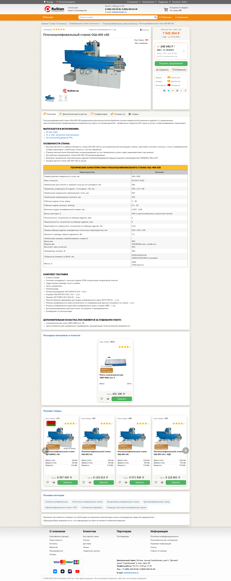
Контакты (176, 2)
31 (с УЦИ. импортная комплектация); (62, 135)
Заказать (121, 399)
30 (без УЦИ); (52, 132)
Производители (56, 551)
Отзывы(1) (47, 29)
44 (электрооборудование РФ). (59, 138)
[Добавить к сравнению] (108, 399)
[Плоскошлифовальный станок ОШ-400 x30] (96, 66)
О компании (132, 2)
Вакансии (53, 547)
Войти (184, 2)
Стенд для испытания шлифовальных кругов (126, 507)
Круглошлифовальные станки (157, 502)
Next (185, 450)
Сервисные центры (91, 551)
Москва (50, 2)
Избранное (166, 17)
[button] (171, 51)
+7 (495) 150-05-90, (130, 569)
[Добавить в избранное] (102, 399)
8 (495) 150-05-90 (113, 9)
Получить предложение (171, 63)
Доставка (87, 544)
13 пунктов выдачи (67, 2)
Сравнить (164, 70)
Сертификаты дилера (58, 536)
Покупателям (148, 2)
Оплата (86, 540)
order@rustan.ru (131, 573)
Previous (45, 450)
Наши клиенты (55, 540)
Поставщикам (123, 536)
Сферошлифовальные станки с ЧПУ (61, 507)
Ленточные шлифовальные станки (87, 502)
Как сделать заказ (91, 536)
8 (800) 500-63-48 (129, 9)
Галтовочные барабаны (92, 507)
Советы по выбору (159, 551)
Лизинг (86, 547)
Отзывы (52, 554)
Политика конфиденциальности (164, 536)
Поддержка (163, 2)
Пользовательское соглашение (164, 540)
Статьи (154, 547)
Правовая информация (161, 544)
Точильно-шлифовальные (56, 502)
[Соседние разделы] (99, 23)
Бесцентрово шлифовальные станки (123, 502)
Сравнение (182, 17)
